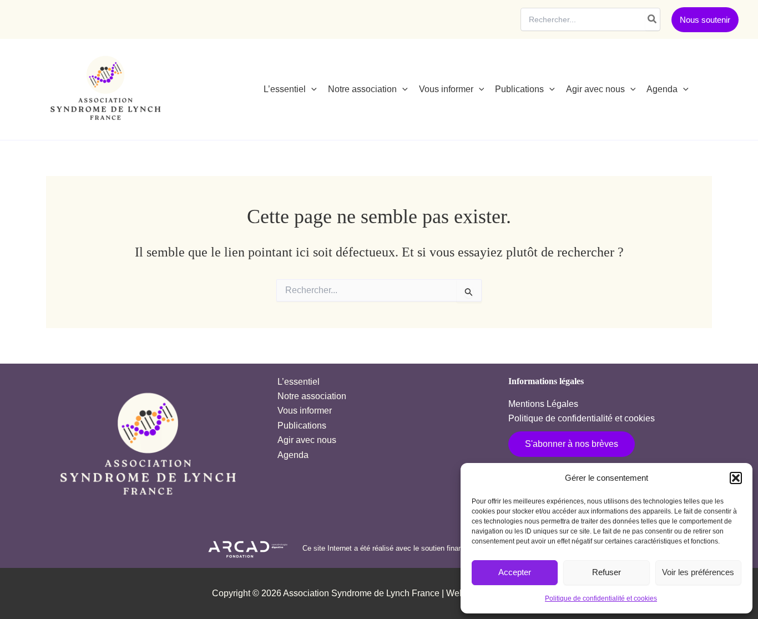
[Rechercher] (652, 19)
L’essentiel (298, 381)
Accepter (514, 572)
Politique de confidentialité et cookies (601, 598)
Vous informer (304, 410)
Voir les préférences (698, 572)
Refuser (606, 572)
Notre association (311, 396)
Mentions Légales (543, 404)
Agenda (293, 455)
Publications (301, 425)
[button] (735, 478)
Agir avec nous (306, 440)
